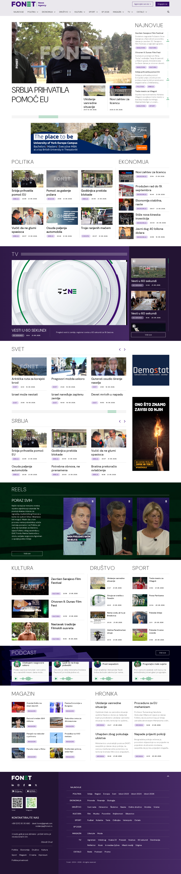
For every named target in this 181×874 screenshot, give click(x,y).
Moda (100, 833)
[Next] (124, 349)
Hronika (106, 693)
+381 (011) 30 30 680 (21, 823)
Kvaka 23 (113, 840)
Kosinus (132, 840)
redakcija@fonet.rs (43, 826)
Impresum (43, 855)
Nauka (123, 807)
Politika (23, 161)
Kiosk (100, 845)
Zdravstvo (103, 807)
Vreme (156, 807)
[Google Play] (17, 791)
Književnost (118, 813)
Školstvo (114, 807)
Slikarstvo (129, 813)
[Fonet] (29, 4)
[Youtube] (30, 785)
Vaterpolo (127, 820)
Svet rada (91, 807)
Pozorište (106, 813)
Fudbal (90, 820)
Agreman (91, 840)
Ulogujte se (162, 4)
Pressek (122, 840)
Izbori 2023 (124, 794)
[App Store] (31, 791)
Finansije (101, 800)
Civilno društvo (135, 807)
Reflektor (91, 845)
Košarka (99, 820)
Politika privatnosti (20, 860)
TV (15, 254)
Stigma (139, 845)
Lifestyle (91, 833)
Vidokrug (102, 840)
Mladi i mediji (127, 845)
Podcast (24, 652)
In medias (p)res (112, 845)
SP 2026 (77, 826)
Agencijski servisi (141, 4)
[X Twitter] (36, 785)
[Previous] (119, 349)
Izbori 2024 (136, 794)
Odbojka (116, 820)
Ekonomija (134, 161)
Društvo (102, 568)
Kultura (22, 568)
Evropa (106, 794)
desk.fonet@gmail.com (42, 823)
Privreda (91, 800)
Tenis (108, 820)
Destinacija (155, 840)
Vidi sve (148, 334)
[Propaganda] (116, 527)
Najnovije (149, 25)
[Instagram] (18, 785)
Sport (140, 568)
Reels (19, 489)
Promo (108, 851)
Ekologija (111, 800)
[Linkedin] (13, 785)
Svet (18, 349)
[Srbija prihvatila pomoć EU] (72, 52)
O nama (32, 855)
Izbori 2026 (149, 794)
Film (89, 813)
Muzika (96, 813)
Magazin (23, 693)
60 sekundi (143, 840)
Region (98, 794)
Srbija (20, 420)
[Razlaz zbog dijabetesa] (153, 527)
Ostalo (137, 820)
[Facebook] (24, 785)
